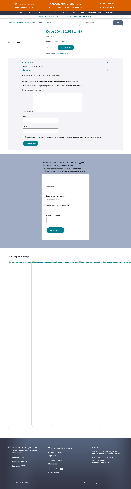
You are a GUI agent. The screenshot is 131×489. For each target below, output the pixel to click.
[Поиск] (118, 22)
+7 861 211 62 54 (55, 452)
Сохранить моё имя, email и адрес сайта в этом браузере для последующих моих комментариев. (65, 137)
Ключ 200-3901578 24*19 (64, 31)
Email (25, 127)
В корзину (66, 47)
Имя (25, 117)
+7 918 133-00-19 (107, 8)
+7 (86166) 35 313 (55, 469)
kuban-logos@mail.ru (24, 7)
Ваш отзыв (28, 112)
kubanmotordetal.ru (100, 462)
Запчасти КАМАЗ (19, 462)
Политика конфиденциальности (95, 483)
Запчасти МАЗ (23, 23)
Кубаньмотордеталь (65, 3)
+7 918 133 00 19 (55, 461)
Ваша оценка (28, 90)
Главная (11, 23)
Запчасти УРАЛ (18, 466)
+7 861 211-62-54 (107, 3)
